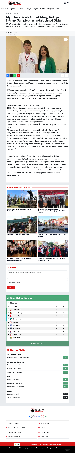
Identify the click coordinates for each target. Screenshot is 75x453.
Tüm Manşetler (44, 432)
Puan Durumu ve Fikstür (15, 432)
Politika (42, 9)
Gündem (4, 9)
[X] (32, 416)
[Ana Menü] (68, 3)
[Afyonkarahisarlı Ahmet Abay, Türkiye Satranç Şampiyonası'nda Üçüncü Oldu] (37, 54)
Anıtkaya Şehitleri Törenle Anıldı (18, 234)
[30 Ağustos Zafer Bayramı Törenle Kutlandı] (22, 199)
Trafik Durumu (44, 427)
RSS (18, 444)
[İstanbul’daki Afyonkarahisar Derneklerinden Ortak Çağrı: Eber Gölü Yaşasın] (53, 199)
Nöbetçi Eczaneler (13, 423)
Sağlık (35, 9)
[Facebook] (29, 416)
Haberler (9, 14)
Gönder (11, 287)
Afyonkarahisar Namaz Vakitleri (17, 427)
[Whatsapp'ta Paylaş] (14, 75)
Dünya (28, 9)
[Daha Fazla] (18, 75)
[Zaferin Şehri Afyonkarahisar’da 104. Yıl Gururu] (53, 224)
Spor (58, 9)
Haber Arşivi (44, 436)
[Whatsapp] (45, 416)
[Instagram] (35, 416)
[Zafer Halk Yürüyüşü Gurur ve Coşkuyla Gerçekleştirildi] (53, 248)
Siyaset (12, 9)
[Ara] (65, 3)
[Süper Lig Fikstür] (67, 350)
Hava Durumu (45, 423)
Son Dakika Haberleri (14, 436)
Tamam (67, 450)
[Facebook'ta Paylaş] (7, 75)
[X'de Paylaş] (11, 75)
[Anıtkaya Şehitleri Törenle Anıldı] (22, 224)
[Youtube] (42, 416)
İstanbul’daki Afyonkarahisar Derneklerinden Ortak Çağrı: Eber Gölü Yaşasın (51, 210)
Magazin (50, 9)
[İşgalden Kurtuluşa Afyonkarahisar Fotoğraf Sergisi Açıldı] (22, 248)
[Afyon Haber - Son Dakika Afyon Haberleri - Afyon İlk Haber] (15, 3)
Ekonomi (21, 9)
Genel (16, 14)
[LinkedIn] (39, 416)
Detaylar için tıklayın (37, 343)
